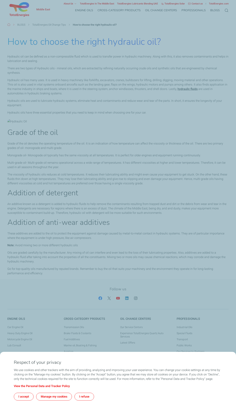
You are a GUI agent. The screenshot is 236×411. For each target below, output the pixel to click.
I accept (23, 396)
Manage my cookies (54, 396)
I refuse (84, 396)
